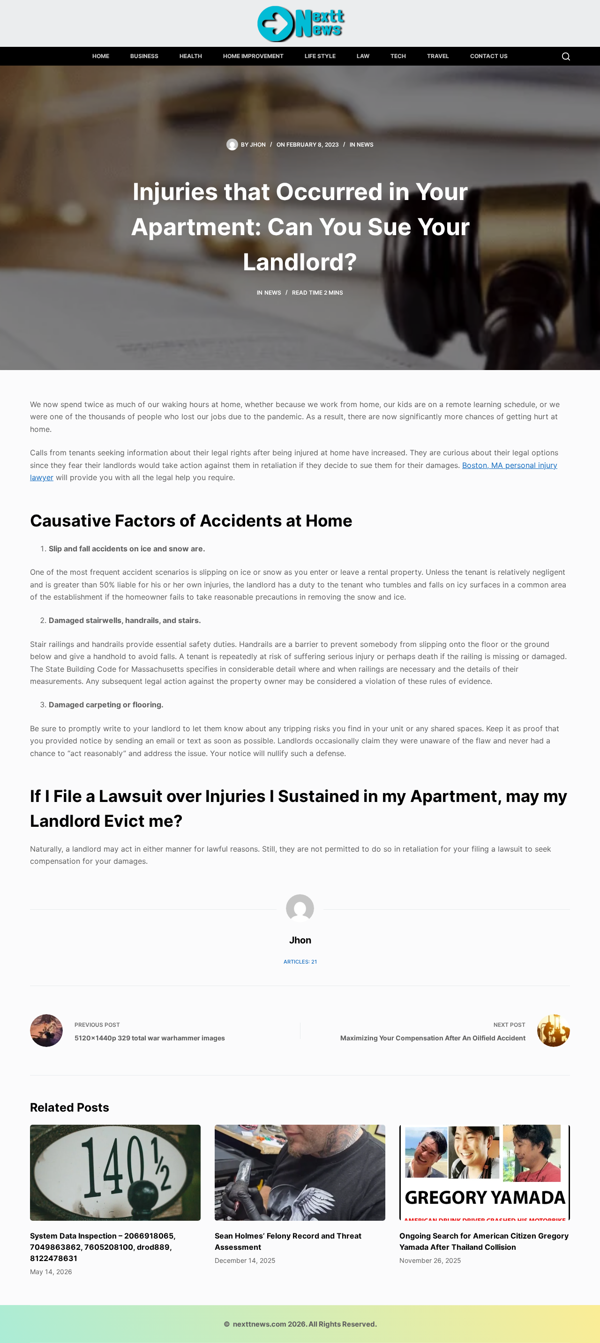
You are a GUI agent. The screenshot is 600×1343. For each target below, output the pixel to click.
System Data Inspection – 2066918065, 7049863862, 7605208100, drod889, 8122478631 (102, 1247)
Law (363, 55)
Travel (438, 55)
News (365, 144)
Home (100, 55)
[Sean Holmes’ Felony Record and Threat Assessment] (300, 1173)
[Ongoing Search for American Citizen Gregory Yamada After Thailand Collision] (484, 1173)
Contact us (489, 55)
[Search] (566, 56)
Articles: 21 (300, 961)
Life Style (320, 55)
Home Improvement (253, 55)
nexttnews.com (259, 1324)
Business (144, 55)
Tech (398, 55)
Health (191, 55)
